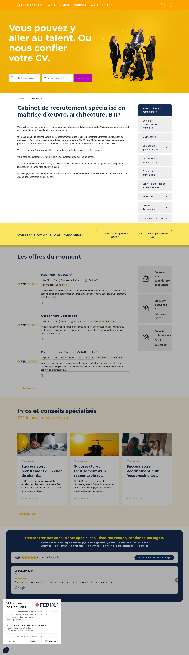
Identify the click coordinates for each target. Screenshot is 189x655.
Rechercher (83, 78)
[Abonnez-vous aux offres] (163, 4)
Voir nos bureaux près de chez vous (153, 235)
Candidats (64, 5)
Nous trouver (107, 5)
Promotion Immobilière (149, 173)
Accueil (20, 99)
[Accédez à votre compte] (169, 4)
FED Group (51, 5)
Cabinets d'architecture (150, 207)
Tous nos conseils (26, 514)
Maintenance (149, 137)
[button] (11, 580)
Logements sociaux (153, 218)
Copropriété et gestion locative (151, 148)
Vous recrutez (79, 5)
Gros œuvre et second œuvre (150, 160)
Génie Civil (148, 196)
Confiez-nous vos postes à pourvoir (115, 235)
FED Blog (94, 5)
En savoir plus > (29, 498)
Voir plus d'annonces (27, 388)
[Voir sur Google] (20, 588)
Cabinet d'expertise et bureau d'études (154, 185)
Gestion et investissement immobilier (150, 124)
